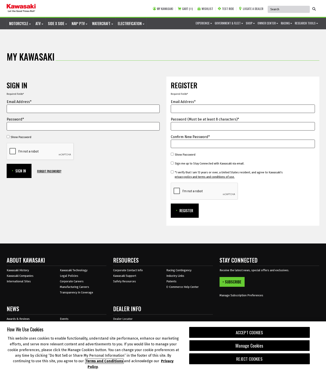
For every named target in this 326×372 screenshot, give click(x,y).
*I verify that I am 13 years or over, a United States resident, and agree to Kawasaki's (229, 174)
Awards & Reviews (18, 319)
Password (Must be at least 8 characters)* (205, 119)
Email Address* (19, 102)
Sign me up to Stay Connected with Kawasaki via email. (209, 163)
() (187, 9)
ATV (38, 23)
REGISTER (186, 210)
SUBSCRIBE (233, 282)
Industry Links (175, 275)
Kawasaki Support (124, 275)
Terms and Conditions (104, 361)
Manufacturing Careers (74, 287)
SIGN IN (20, 171)
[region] (163, 346)
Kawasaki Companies (20, 275)
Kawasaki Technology (73, 270)
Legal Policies (69, 275)
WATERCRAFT (101, 23)
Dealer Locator (123, 319)
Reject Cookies (249, 359)
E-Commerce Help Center (182, 287)
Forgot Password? (49, 171)
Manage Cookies (249, 345)
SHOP (249, 23)
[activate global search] (314, 9)
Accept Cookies (249, 332)
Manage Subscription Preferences (241, 295)
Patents (171, 281)
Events (64, 319)
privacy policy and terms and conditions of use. (205, 176)
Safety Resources (124, 281)
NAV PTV (79, 23)
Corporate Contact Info (128, 270)
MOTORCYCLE (19, 23)
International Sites (19, 281)
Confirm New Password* (190, 137)
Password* (15, 119)
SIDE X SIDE (56, 23)
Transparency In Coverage (76, 292)
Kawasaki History (18, 270)
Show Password (21, 137)
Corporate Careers (72, 281)
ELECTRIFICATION (130, 23)
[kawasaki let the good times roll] (21, 8)
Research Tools (305, 23)
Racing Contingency (178, 270)
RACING (285, 23)
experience (203, 23)
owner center (266, 23)
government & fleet (228, 23)
